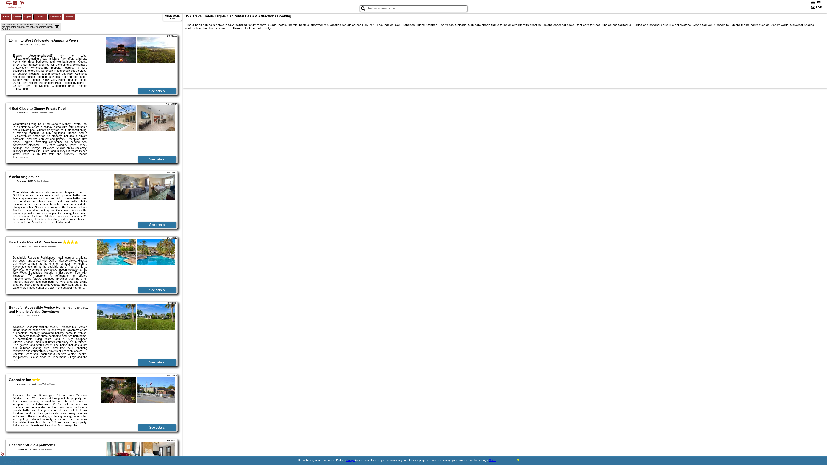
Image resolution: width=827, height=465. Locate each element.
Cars (40, 17)
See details (157, 91)
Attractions (55, 17)
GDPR (492, 460)
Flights (27, 17)
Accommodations (17, 17)
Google (350, 460)
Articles (69, 17)
